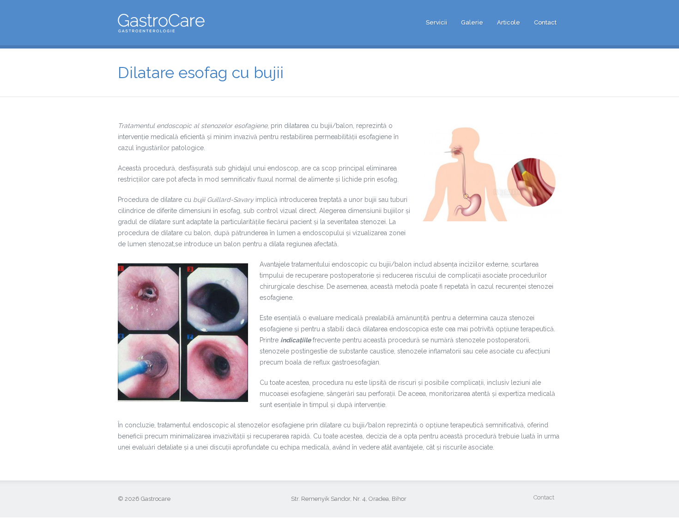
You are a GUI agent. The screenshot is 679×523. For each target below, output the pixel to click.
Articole (508, 22)
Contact (545, 22)
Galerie (472, 22)
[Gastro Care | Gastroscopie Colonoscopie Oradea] (161, 26)
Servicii (436, 22)
